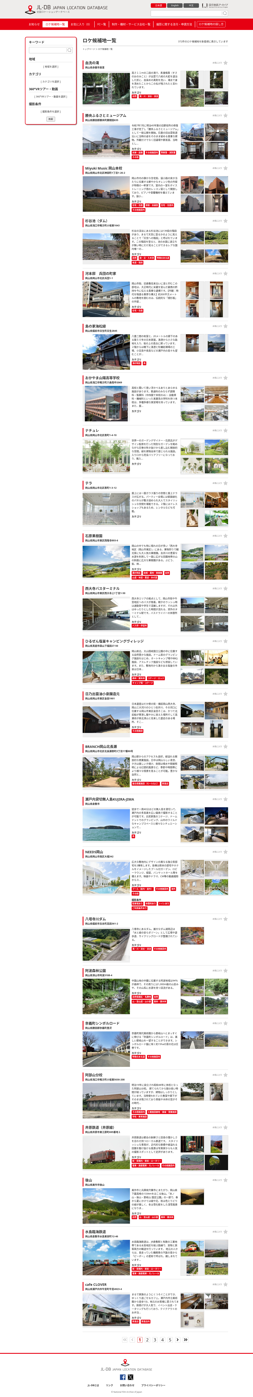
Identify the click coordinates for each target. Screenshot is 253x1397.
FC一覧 (101, 24)
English (175, 5)
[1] (224, 13)
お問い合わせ (127, 1385)
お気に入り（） (81, 24)
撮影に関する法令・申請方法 (174, 24)
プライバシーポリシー (153, 1385)
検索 (51, 119)
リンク (109, 1385)
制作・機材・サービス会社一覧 (131, 24)
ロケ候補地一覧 (55, 24)
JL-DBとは (93, 1385)
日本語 (158, 5)
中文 (191, 5)
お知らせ (34, 24)
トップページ (89, 49)
